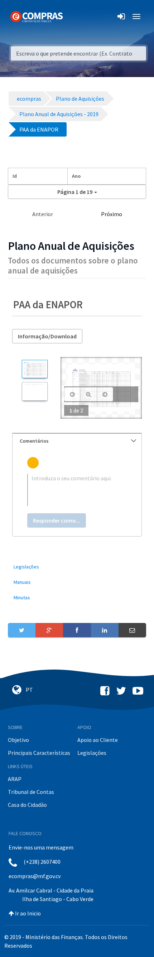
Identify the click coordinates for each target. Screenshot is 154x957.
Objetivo (18, 739)
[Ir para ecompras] (36, 16)
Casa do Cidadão (27, 804)
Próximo (111, 214)
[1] (34, 369)
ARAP (14, 778)
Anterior (42, 214)
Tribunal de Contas (31, 791)
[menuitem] (77, 567)
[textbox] (77, 490)
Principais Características (39, 752)
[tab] (77, 441)
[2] (34, 391)
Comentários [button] (34, 441)
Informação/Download (47, 336)
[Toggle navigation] (72, 16)
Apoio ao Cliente (97, 739)
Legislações (91, 752)
